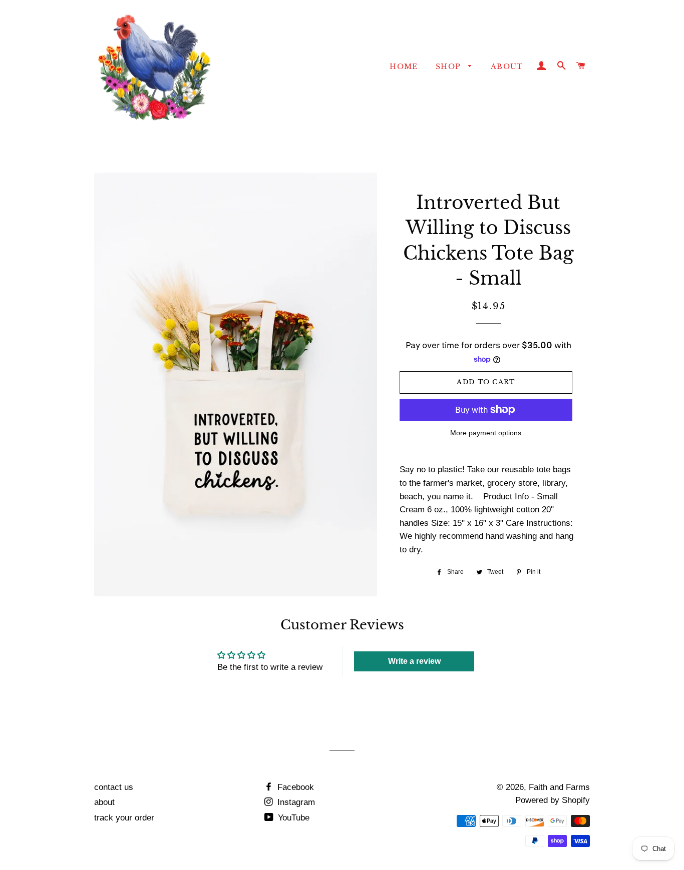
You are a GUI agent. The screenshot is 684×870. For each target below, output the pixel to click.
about (104, 802)
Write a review (414, 661)
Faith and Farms (559, 787)
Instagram (295, 802)
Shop (450, 66)
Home (404, 66)
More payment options (485, 433)
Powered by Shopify (552, 800)
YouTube (292, 817)
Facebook (294, 787)
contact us (113, 787)
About (507, 66)
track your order (124, 817)
